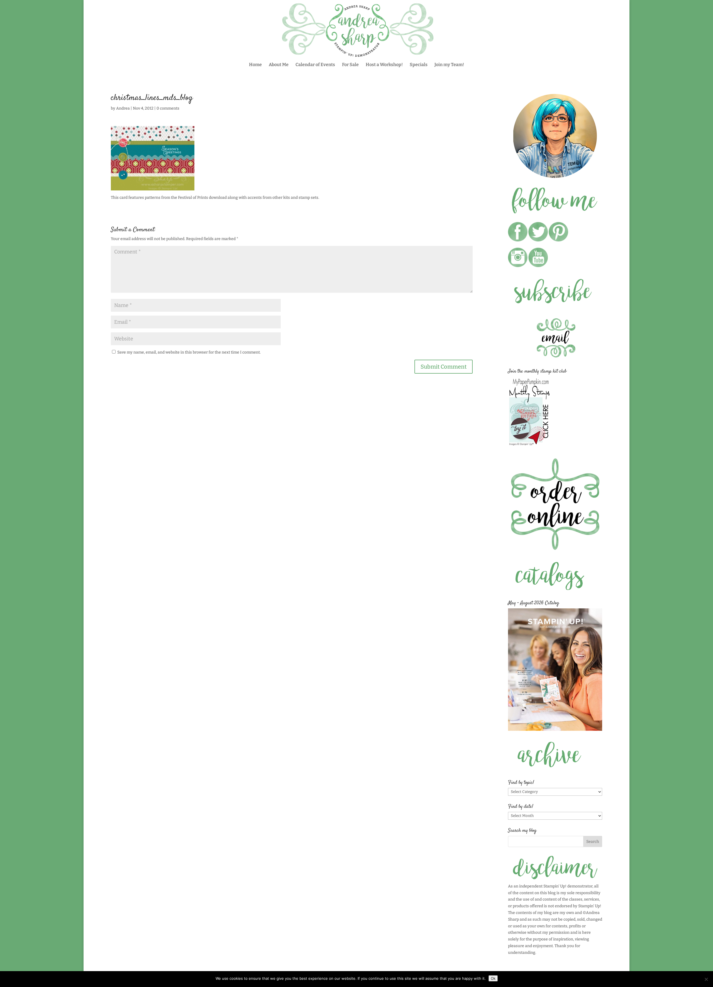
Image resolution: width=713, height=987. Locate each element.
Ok (493, 978)
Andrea (123, 108)
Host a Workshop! (384, 65)
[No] (706, 979)
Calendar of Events (315, 65)
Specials (419, 65)
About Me (279, 65)
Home (255, 65)
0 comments (168, 108)
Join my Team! (449, 65)
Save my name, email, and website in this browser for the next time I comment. (189, 352)
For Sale (350, 65)
